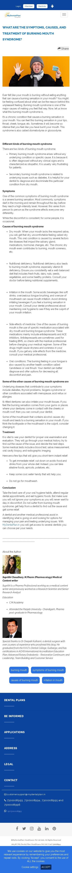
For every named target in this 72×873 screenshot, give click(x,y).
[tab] (36, 702)
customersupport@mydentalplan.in (26, 794)
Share (65, 48)
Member (29, 6)
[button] (36, 702)
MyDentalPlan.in (11, 524)
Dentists (42, 6)
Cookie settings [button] (30, 867)
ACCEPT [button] (46, 867)
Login (18, 6)
